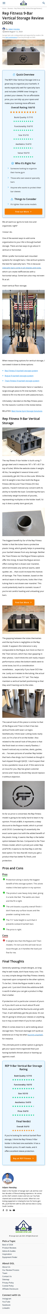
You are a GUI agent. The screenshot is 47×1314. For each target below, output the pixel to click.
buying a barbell (35, 1034)
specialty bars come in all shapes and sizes (21, 267)
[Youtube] (14, 1210)
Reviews (10, 8)
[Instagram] (7, 1210)
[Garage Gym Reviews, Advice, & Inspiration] (23, 3)
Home (4, 8)
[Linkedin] (10, 1210)
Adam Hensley (14, 29)
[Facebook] (3, 1210)
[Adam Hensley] (4, 29)
